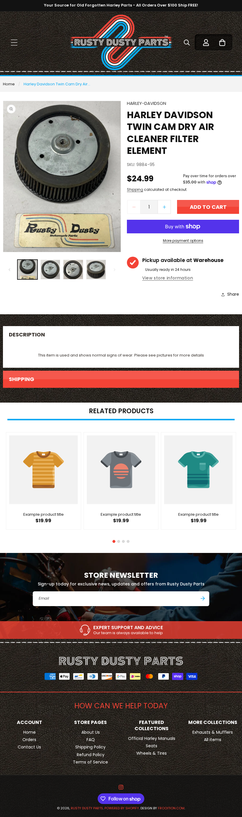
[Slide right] (114, 269)
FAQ (90, 740)
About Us (90, 732)
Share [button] (233, 294)
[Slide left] (9, 269)
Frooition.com (171, 808)
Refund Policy (90, 755)
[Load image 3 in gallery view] (73, 270)
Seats (151, 746)
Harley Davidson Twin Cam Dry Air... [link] (57, 84)
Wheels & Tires (151, 753)
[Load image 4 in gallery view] (96, 270)
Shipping (135, 189)
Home (9, 84)
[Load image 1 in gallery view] (27, 270)
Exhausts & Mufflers (212, 732)
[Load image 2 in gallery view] (50, 270)
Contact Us (29, 747)
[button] (14, 42)
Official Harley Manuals (151, 738)
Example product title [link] (43, 514)
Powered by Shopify (121, 808)
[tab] (113, 541)
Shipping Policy (90, 747)
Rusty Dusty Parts (87, 808)
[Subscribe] (202, 598)
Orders (29, 740)
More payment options (183, 240)
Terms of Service (90, 762)
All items (212, 740)
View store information (167, 278)
